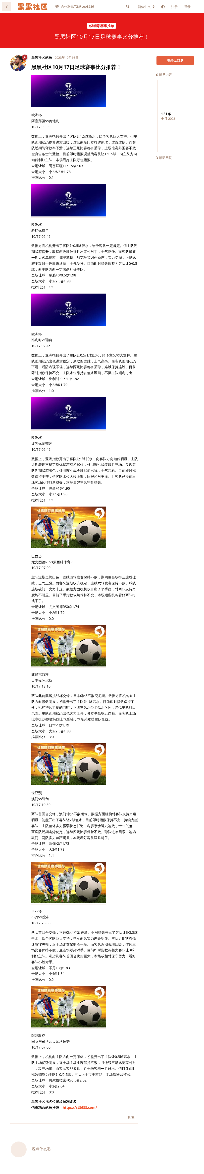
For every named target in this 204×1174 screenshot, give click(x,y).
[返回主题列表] (6, 6)
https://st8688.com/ (80, 1107)
